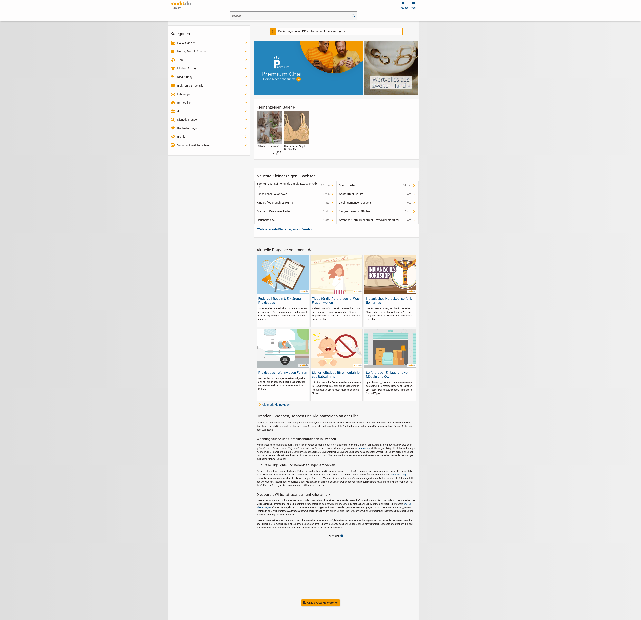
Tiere (180, 60)
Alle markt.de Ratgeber (276, 404)
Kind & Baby (184, 77)
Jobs (180, 111)
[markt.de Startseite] (181, 3)
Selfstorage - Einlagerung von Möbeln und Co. (387, 375)
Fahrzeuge (183, 94)
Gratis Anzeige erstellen (322, 602)
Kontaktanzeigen (187, 128)
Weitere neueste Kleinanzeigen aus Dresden (284, 229)
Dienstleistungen (187, 119)
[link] (269, 134)
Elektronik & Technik (190, 85)
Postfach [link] (403, 7)
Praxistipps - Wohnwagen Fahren (282, 373)
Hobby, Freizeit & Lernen (192, 51)
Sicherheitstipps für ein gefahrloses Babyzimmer (336, 375)
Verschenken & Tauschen (193, 145)
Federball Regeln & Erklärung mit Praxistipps (282, 301)
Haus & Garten (186, 43)
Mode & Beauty (186, 68)
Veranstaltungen (399, 474)
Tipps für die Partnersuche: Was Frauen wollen (336, 301)
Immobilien (184, 102)
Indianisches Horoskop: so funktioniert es (389, 301)
